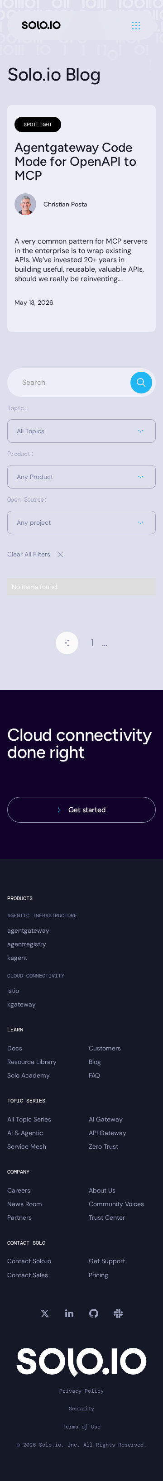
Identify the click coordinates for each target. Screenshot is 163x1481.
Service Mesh (26, 1146)
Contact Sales (27, 1275)
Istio (13, 991)
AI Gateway (106, 1119)
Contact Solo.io (29, 1261)
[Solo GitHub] (93, 1313)
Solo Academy (28, 1075)
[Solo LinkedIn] (69, 1313)
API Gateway (107, 1133)
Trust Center (107, 1217)
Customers (105, 1048)
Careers (18, 1190)
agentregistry (26, 944)
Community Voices (116, 1204)
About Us (102, 1190)
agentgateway (28, 930)
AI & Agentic (25, 1133)
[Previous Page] (67, 643)
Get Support (107, 1261)
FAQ (94, 1075)
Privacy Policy (81, 1391)
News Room (24, 1204)
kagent (17, 958)
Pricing (98, 1275)
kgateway (21, 1004)
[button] (81, 431)
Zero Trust (103, 1146)
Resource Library (32, 1062)
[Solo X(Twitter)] (44, 1313)
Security (81, 1408)
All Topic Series (29, 1119)
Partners (19, 1217)
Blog (95, 1062)
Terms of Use (81, 1426)
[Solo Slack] (118, 1313)
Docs (14, 1048)
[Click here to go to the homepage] (41, 25)
